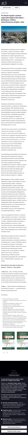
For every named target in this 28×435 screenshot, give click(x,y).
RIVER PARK (14, 373)
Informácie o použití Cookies (8, 392)
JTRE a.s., (14, 371)
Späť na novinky (7, 7)
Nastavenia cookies (14, 375)
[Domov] (4, 2)
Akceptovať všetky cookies (14, 431)
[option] (8, 341)
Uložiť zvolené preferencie (14, 427)
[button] (8, 341)
